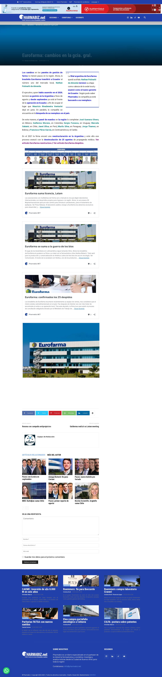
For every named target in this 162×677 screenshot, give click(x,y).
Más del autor (54, 455)
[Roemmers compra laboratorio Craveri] (122, 580)
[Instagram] (127, 17)
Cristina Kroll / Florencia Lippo (113, 594)
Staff (70, 2)
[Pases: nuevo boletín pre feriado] (87, 467)
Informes (107, 585)
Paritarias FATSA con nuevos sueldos (37, 623)
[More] (92, 413)
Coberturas (66, 17)
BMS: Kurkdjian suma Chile (33, 501)
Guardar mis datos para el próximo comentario (44, 557)
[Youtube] (138, 17)
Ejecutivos (31, 25)
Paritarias (25, 618)
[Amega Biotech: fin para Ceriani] (60, 467)
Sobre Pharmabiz (62, 2)
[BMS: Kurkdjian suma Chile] (34, 491)
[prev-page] (23, 508)
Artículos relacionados (33, 455)
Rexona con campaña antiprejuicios (36, 426)
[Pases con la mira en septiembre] (34, 467)
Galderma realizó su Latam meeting (84, 426)
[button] (144, 17)
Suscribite (80, 17)
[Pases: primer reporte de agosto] (60, 491)
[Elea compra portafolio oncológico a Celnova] (81, 610)
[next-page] (27, 508)
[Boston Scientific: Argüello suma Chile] (87, 491)
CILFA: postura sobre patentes (120, 621)
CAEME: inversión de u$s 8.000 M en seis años (38, 590)
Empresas (25, 585)
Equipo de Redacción (31, 60)
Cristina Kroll (67, 592)
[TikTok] (135, 17)
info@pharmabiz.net (72, 666)
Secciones (53, 17)
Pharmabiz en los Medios (81, 2)
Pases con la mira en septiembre (30, 478)
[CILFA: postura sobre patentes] (122, 613)
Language (94, 2)
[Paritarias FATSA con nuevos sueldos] (40, 613)
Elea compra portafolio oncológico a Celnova (75, 620)
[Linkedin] (131, 17)
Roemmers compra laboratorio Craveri (120, 590)
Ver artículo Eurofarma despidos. (69, 143)
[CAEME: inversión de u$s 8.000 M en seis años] (40, 580)
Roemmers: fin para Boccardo (79, 589)
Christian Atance (27, 594)
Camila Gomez (26, 627)
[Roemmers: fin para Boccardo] (81, 580)
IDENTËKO (92, 675)
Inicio (23, 25)
